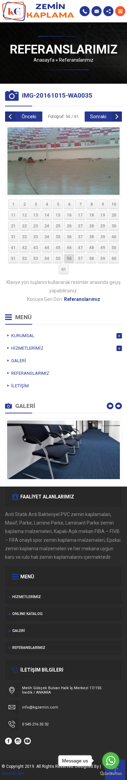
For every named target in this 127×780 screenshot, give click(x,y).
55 (58, 258)
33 (35, 236)
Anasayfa (44, 60)
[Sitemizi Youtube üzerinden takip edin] (27, 741)
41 (13, 247)
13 (35, 215)
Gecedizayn (13, 773)
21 (13, 226)
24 (46, 226)
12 (24, 215)
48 (91, 247)
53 (35, 258)
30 (113, 226)
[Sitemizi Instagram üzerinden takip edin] (18, 741)
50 (113, 247)
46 (69, 247)
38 (91, 236)
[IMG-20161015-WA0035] (63, 192)
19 (102, 215)
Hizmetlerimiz (26, 597)
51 (13, 258)
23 (35, 226)
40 (113, 236)
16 (69, 215)
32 (24, 236)
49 (102, 247)
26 (69, 226)
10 (113, 204)
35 (58, 236)
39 (102, 236)
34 (46, 236)
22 (24, 226)
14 (46, 215)
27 (80, 226)
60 (113, 258)
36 (69, 236)
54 (46, 258)
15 (58, 215)
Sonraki (98, 116)
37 (80, 236)
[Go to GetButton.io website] (111, 773)
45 (58, 247)
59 (102, 258)
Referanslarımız (76, 60)
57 (80, 258)
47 (80, 247)
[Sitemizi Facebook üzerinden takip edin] (8, 741)
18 (91, 215)
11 (13, 215)
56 (69, 258)
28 (91, 226)
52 (24, 258)
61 (63, 269)
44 (46, 247)
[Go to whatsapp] (110, 760)
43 (35, 247)
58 (91, 258)
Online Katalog (27, 614)
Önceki (29, 116)
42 (24, 247)
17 (80, 215)
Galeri (18, 631)
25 (58, 226)
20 (113, 215)
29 (102, 226)
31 (13, 236)
